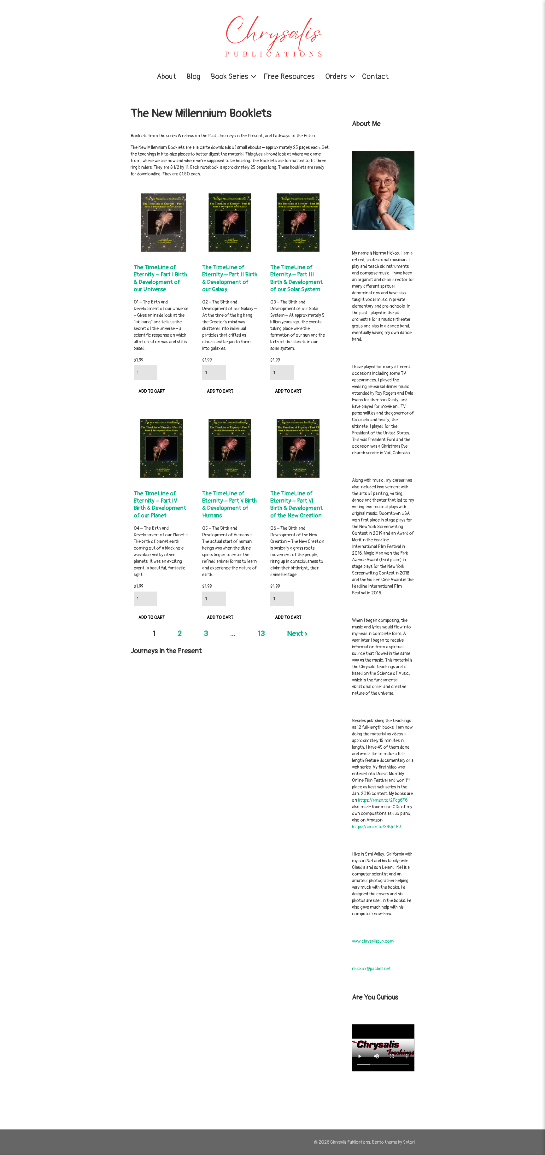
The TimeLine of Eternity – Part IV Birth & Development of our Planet (160, 504)
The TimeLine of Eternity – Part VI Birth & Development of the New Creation (296, 504)
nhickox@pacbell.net (371, 968)
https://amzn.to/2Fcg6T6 (382, 800)
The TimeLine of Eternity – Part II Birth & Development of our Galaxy (229, 278)
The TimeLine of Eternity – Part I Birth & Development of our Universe (160, 278)
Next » (297, 633)
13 (261, 633)
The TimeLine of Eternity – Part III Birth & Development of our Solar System (296, 278)
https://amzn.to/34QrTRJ (376, 826)
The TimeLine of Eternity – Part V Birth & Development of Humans (229, 504)
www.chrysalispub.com (373, 941)
